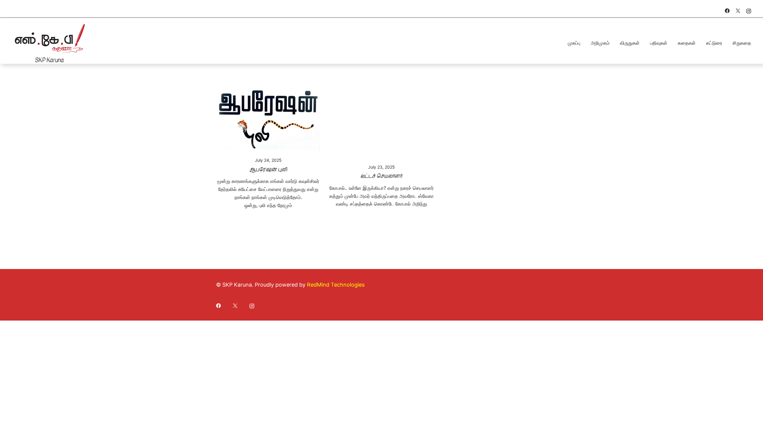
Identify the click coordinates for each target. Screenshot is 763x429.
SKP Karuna (49, 60)
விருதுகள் (630, 43)
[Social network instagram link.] (748, 10)
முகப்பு (574, 43)
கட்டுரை (714, 43)
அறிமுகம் (600, 43)
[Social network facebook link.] (727, 10)
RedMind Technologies (336, 285)
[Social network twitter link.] (738, 10)
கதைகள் (687, 43)
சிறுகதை (742, 43)
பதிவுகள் (658, 43)
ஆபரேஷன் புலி (268, 169)
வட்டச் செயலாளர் (382, 176)
